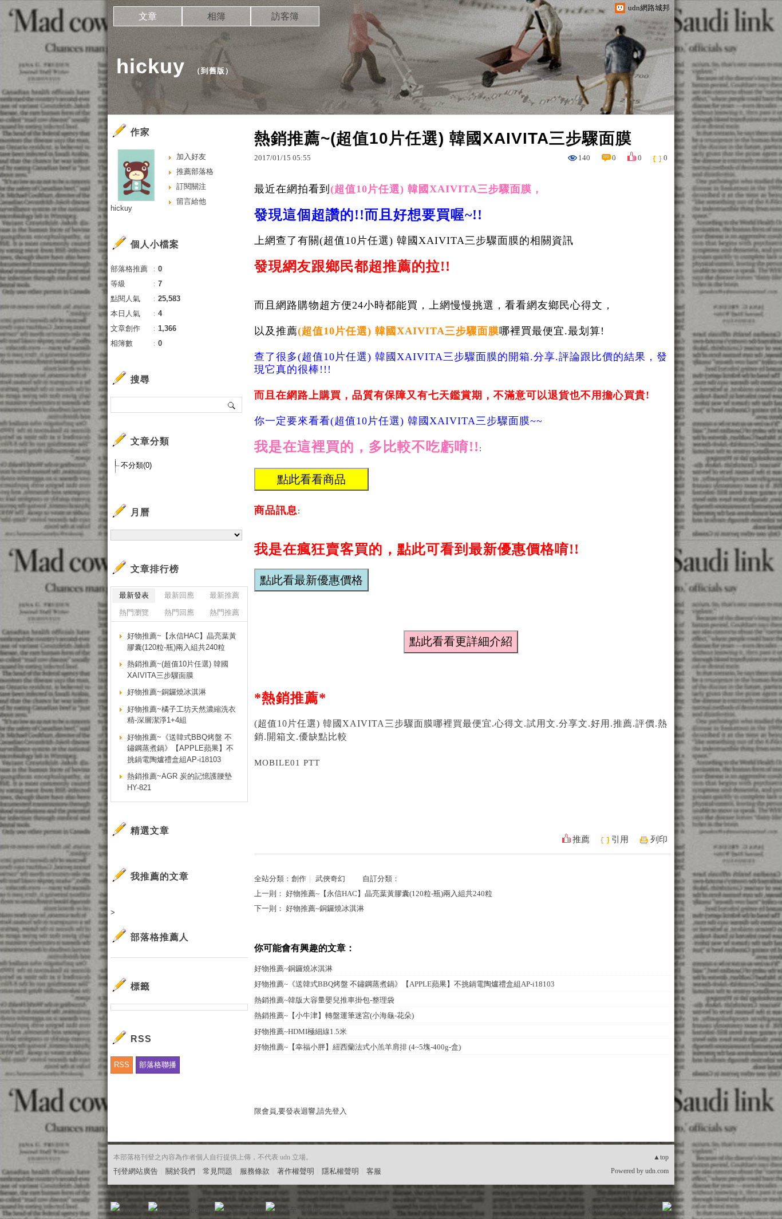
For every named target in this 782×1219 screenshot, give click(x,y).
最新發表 (134, 595)
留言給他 (191, 201)
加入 (615, 1210)
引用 (620, 839)
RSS (121, 1064)
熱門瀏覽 (134, 612)
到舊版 (213, 70)
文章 (148, 16)
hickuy (150, 66)
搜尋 (232, 405)
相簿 (216, 16)
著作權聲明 (295, 1171)
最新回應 (179, 595)
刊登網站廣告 (135, 1171)
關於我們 (180, 1171)
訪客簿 (285, 16)
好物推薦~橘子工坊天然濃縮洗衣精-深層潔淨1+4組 (181, 715)
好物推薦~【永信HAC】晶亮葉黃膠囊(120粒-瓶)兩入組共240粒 (389, 893)
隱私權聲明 (340, 1171)
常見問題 (217, 1171)
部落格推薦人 (160, 937)
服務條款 (255, 1171)
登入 (594, 1210)
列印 (659, 839)
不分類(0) (136, 465)
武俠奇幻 (330, 878)
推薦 (581, 839)
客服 (373, 1171)
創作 (298, 878)
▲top (661, 1157)
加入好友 (191, 156)
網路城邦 (644, 1210)
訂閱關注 (191, 186)
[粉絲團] (115, 1206)
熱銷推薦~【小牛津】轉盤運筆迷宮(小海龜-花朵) (334, 1015)
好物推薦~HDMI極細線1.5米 (300, 1031)
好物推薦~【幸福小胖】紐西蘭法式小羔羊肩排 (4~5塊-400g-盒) (357, 1047)
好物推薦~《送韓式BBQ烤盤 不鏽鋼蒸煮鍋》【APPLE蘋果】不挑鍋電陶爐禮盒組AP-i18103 (404, 984)
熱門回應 (179, 612)
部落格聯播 (157, 1064)
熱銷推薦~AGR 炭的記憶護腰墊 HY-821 (179, 782)
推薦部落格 (195, 171)
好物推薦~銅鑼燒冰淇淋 (325, 908)
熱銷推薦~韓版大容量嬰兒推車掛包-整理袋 (324, 1000)
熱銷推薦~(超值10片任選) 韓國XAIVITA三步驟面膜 (177, 670)
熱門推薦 (224, 612)
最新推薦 (224, 595)
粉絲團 (134, 1210)
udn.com (657, 1171)
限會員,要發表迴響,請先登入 (300, 1111)
